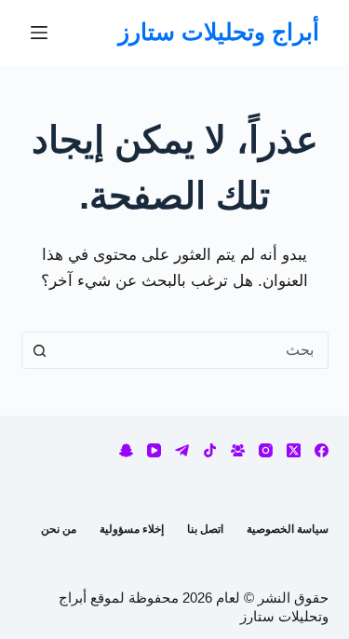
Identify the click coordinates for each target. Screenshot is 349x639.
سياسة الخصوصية (288, 529)
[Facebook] (322, 450)
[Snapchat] (126, 450)
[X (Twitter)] (294, 450)
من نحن (58, 529)
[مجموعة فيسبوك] (238, 450)
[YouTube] (154, 450)
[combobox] (193, 350)
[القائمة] (39, 32)
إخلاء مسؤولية (132, 529)
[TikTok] (210, 450)
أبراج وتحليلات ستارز (218, 32)
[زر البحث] (40, 350)
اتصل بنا (205, 529)
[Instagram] (266, 450)
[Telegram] (182, 450)
